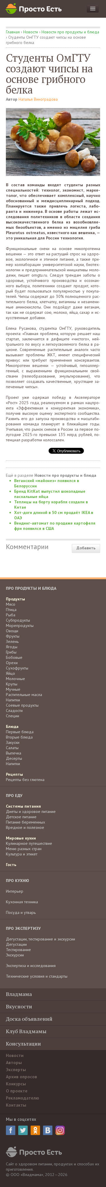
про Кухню (17, 880)
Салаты (12, 747)
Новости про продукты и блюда (70, 32)
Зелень (12, 641)
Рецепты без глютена (25, 779)
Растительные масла (24, 694)
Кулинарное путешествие (29, 843)
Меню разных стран (24, 848)
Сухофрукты (17, 668)
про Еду (14, 795)
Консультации (23, 1043)
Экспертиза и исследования (31, 965)
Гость (11, 864)
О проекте (16, 1091)
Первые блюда (20, 731)
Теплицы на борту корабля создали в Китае (51, 504)
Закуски (12, 742)
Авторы (14, 1062)
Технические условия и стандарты (36, 976)
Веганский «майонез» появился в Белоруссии (46, 483)
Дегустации (16, 944)
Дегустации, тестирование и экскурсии (40, 939)
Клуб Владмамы (26, 1031)
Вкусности (19, 1006)
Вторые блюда (19, 737)
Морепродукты (20, 625)
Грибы (11, 652)
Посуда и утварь (21, 912)
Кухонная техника (22, 901)
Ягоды (11, 646)
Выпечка (13, 753)
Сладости (14, 710)
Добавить (86, 548)
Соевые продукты (22, 705)
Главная (13, 32)
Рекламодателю (22, 1098)
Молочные (15, 678)
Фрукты (12, 636)
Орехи (12, 662)
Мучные (13, 689)
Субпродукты (18, 620)
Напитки (13, 700)
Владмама (19, 994)
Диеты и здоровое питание (31, 811)
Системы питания (23, 806)
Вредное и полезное (25, 827)
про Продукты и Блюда (31, 588)
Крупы (11, 684)
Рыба (10, 615)
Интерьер (14, 891)
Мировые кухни (21, 838)
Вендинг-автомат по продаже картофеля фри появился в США (54, 525)
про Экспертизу (23, 928)
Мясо (10, 604)
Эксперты (16, 1069)
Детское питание (21, 816)
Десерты (14, 758)
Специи (12, 716)
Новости (30, 32)
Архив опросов (21, 1077)
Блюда (12, 726)
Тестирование (18, 949)
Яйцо (10, 673)
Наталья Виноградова (38, 99)
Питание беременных (25, 822)
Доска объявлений (29, 1018)
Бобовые (14, 657)
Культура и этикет (21, 854)
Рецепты (14, 774)
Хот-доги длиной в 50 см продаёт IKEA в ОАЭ (53, 515)
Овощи (12, 630)
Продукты (15, 599)
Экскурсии (15, 955)
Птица (11, 609)
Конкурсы (16, 1084)
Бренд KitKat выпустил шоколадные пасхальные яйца (49, 494)
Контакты (16, 1105)
